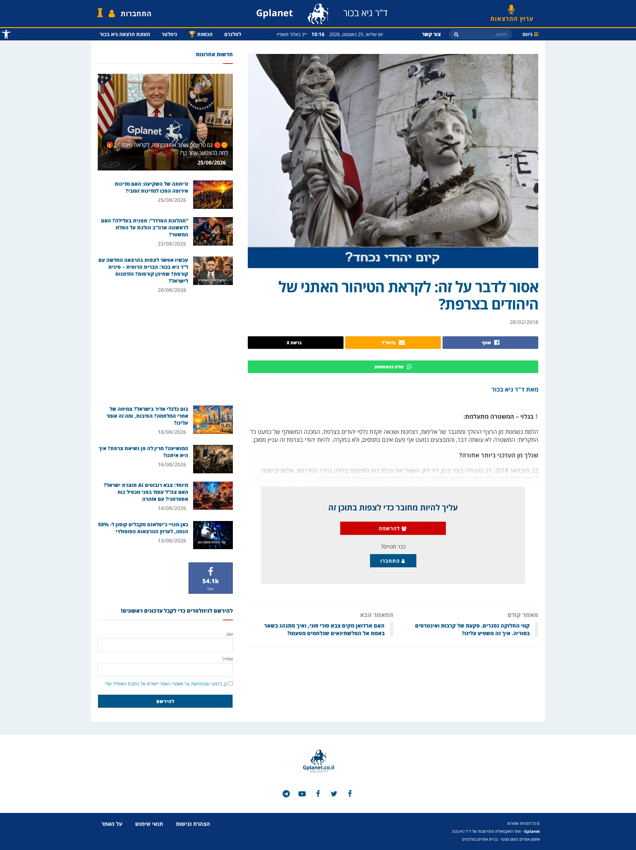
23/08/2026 (172, 243)
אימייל (227, 659)
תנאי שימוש (149, 823)
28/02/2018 (524, 322)
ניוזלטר (169, 34)
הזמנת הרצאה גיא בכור (125, 34)
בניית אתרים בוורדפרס (479, 839)
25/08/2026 (212, 162)
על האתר (111, 823)
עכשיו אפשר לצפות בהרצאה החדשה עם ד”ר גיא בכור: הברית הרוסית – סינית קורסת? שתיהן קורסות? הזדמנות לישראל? (143, 270)
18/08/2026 (172, 432)
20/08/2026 (172, 290)
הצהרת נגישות (193, 823)
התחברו (390, 560)
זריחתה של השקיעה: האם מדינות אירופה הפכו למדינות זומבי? (151, 187)
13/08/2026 (172, 540)
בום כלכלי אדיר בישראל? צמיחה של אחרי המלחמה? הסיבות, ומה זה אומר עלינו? (147, 415)
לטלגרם (232, 34)
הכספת (200, 34)
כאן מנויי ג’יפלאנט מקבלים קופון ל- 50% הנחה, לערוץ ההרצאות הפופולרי (143, 528)
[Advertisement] (165, 349)
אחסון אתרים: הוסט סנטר (520, 839)
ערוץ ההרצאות (511, 16)
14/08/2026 (172, 508)
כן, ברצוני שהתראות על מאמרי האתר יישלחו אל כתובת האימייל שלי (166, 684)
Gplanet (532, 831)
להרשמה (390, 528)
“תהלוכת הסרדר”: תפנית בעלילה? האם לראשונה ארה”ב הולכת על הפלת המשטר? (144, 227)
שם (230, 634)
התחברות (136, 13)
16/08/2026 (172, 464)
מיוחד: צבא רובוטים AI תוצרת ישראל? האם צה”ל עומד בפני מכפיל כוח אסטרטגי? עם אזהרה (146, 492)
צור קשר (431, 34)
